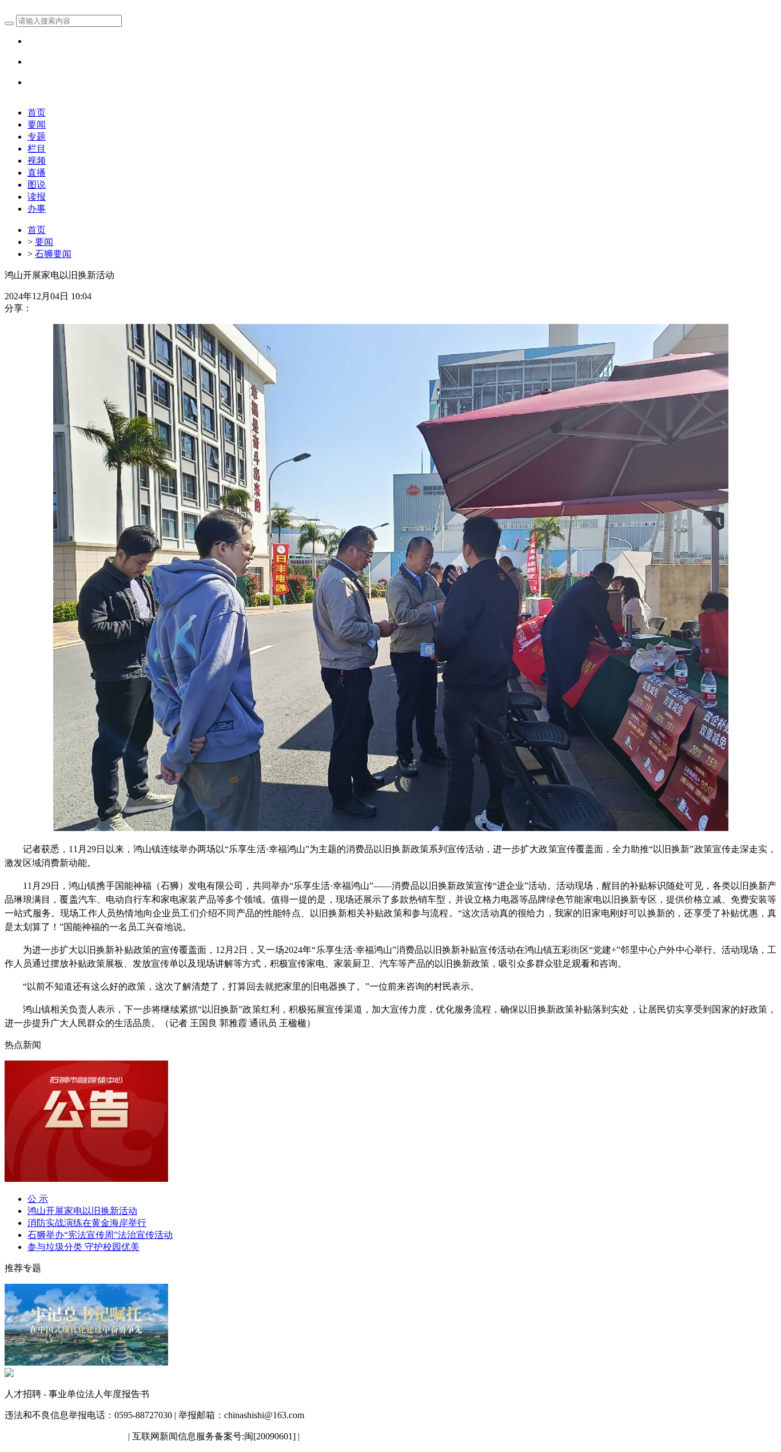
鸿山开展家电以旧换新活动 (82, 1211)
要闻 (36, 124)
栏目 (36, 148)
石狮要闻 (53, 254)
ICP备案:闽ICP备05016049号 (358, 1436)
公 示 (37, 1199)
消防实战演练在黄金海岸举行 (86, 1223)
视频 (36, 160)
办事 (36, 208)
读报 (36, 196)
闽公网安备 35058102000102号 (65, 1436)
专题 (36, 136)
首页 (36, 112)
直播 (36, 172)
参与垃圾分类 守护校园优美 (83, 1247)
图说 (36, 184)
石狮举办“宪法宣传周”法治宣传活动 (100, 1235)
